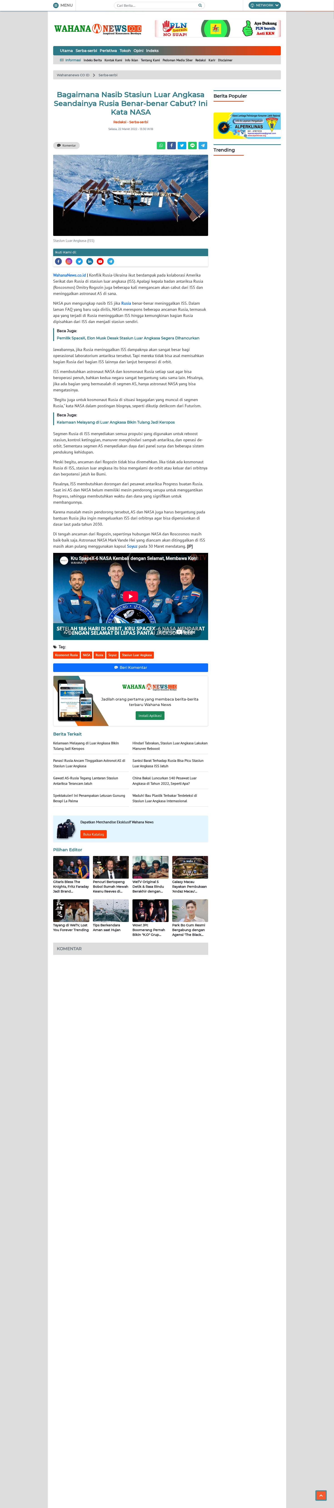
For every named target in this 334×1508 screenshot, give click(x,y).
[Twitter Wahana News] (79, 261)
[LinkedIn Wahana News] (89, 261)
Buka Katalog (93, 834)
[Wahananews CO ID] (98, 28)
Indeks (152, 51)
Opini (138, 51)
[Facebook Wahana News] (58, 261)
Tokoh (125, 51)
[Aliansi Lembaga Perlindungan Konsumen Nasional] (247, 125)
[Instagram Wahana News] (68, 261)
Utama (66, 51)
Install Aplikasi (150, 715)
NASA (86, 655)
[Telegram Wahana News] (110, 261)
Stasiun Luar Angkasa (137, 655)
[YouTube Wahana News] (100, 261)
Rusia (126, 303)
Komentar (69, 145)
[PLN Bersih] (218, 28)
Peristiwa (108, 51)
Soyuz (132, 546)
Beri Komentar (133, 667)
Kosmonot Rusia (66, 655)
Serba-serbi (86, 51)
